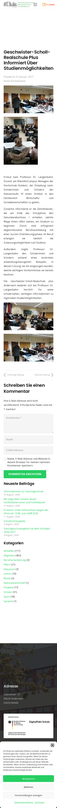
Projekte (8, 587)
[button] (52, 745)
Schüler (8, 592)
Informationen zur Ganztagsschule (23, 491)
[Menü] (35, 4)
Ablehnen (28, 786)
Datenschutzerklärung (23, 802)
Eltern (7, 564)
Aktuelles (9, 550)
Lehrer (7, 573)
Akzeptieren (28, 778)
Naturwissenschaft (14, 583)
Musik (7, 578)
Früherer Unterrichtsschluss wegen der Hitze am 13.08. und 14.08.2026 (26, 511)
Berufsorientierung (15, 560)
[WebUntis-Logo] (48, 4)
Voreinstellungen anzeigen (28, 795)
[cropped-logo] (19, 4)
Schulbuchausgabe (14, 521)
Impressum (39, 802)
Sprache (8, 601)
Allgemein (9, 555)
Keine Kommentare (15, 81)
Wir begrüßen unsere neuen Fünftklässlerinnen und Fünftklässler (25, 500)
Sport (7, 596)
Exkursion (9, 569)
